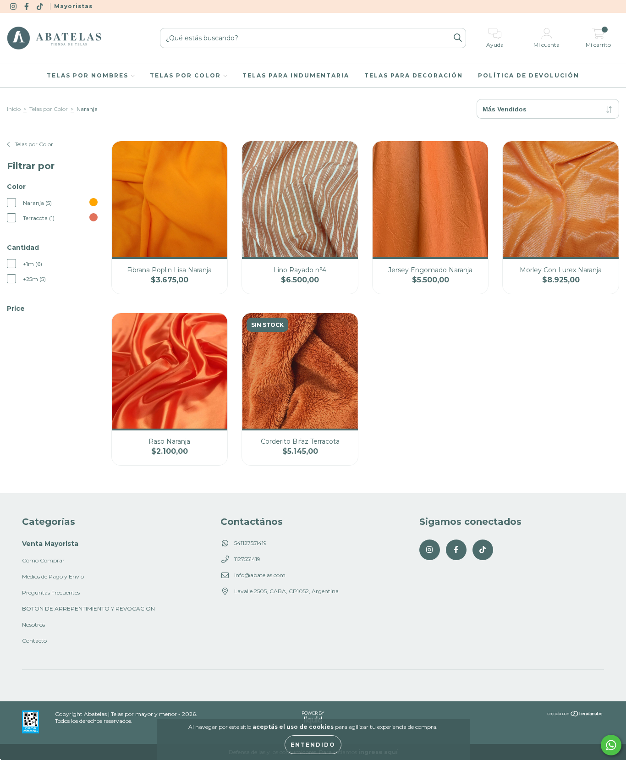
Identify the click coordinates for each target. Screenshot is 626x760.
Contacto (34, 640)
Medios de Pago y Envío (53, 576)
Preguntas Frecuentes (51, 592)
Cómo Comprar (43, 560)
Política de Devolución (528, 75)
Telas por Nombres (89, 75)
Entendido (313, 744)
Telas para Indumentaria (295, 75)
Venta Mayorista (50, 544)
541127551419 (250, 543)
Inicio (14, 108)
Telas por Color (186, 75)
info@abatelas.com (260, 575)
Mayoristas (73, 6)
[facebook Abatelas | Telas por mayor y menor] (27, 6)
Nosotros (33, 624)
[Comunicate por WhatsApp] (611, 745)
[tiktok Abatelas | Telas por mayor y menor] (40, 6)
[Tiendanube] (575, 714)
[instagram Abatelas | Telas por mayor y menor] (14, 6)
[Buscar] (457, 38)
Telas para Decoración (413, 75)
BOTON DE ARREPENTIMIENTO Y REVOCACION (88, 608)
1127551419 (247, 559)
